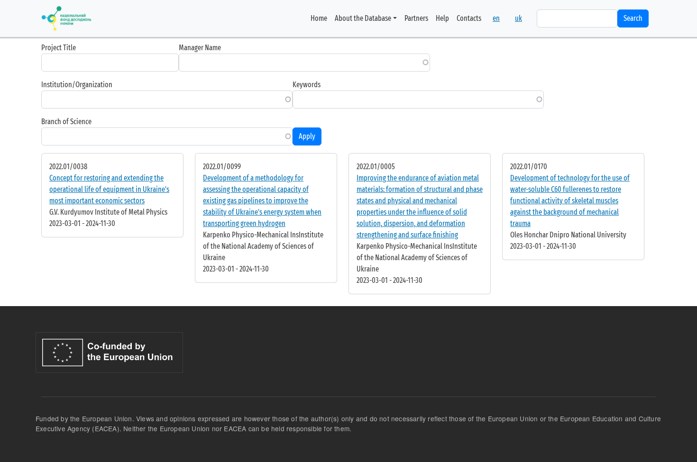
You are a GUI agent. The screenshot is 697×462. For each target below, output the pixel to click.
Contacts (469, 18)
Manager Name (200, 47)
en (496, 18)
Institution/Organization (76, 84)
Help (442, 18)
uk (518, 18)
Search (633, 18)
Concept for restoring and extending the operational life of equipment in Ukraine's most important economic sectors (109, 189)
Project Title (58, 47)
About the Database (363, 18)
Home (319, 18)
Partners (416, 18)
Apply (307, 136)
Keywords (307, 84)
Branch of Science (66, 121)
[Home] (66, 18)
